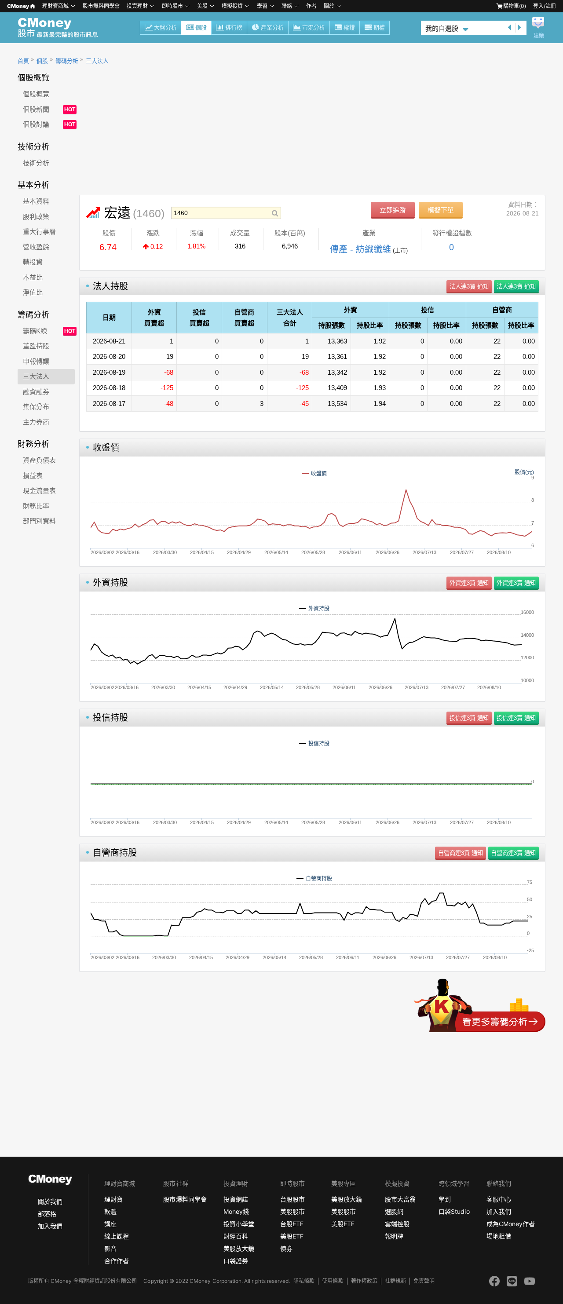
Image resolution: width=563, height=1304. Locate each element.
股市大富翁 (400, 1199)
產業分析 (272, 27)
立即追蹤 (393, 210)
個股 (201, 27)
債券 (286, 1248)
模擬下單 (441, 210)
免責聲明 (424, 1281)
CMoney (18, 6)
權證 (349, 27)
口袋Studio (454, 1211)
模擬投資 (232, 6)
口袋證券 (235, 1260)
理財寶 (113, 1199)
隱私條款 (303, 1281)
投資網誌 (235, 1199)
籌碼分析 (66, 61)
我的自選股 (441, 28)
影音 (110, 1248)
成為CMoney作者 (510, 1223)
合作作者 (116, 1260)
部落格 (47, 1213)
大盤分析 (165, 27)
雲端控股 (397, 1223)
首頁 (23, 61)
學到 (445, 1199)
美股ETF (291, 1236)
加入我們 (50, 1226)
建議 (539, 36)
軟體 (110, 1211)
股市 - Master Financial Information (63, 28)
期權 (379, 27)
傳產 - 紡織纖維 (360, 249)
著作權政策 (364, 1281)
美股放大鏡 (238, 1248)
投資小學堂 (238, 1223)
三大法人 (97, 61)
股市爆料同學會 (101, 6)
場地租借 (498, 1236)
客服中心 (498, 1199)
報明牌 (394, 1236)
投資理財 (137, 6)
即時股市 (172, 6)
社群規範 (395, 1281)
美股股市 (292, 1211)
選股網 (394, 1211)
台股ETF (291, 1223)
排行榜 (233, 27)
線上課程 (116, 1236)
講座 (110, 1223)
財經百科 (235, 1236)
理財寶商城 (55, 6)
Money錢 (236, 1211)
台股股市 (292, 1199)
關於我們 (50, 1201)
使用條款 (332, 1281)
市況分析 (313, 27)
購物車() (514, 6)
